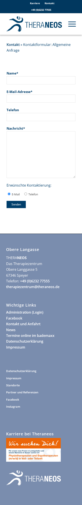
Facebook (14, 318)
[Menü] (70, 24)
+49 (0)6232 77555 (41, 9)
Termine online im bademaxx (30, 335)
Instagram (13, 407)
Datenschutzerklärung (24, 341)
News (11, 329)
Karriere (35, 3)
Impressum (15, 347)
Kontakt (49, 3)
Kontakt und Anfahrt (23, 324)
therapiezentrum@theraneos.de (32, 286)
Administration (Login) (24, 312)
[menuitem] (35, 3)
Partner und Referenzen (22, 392)
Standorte (13, 385)
